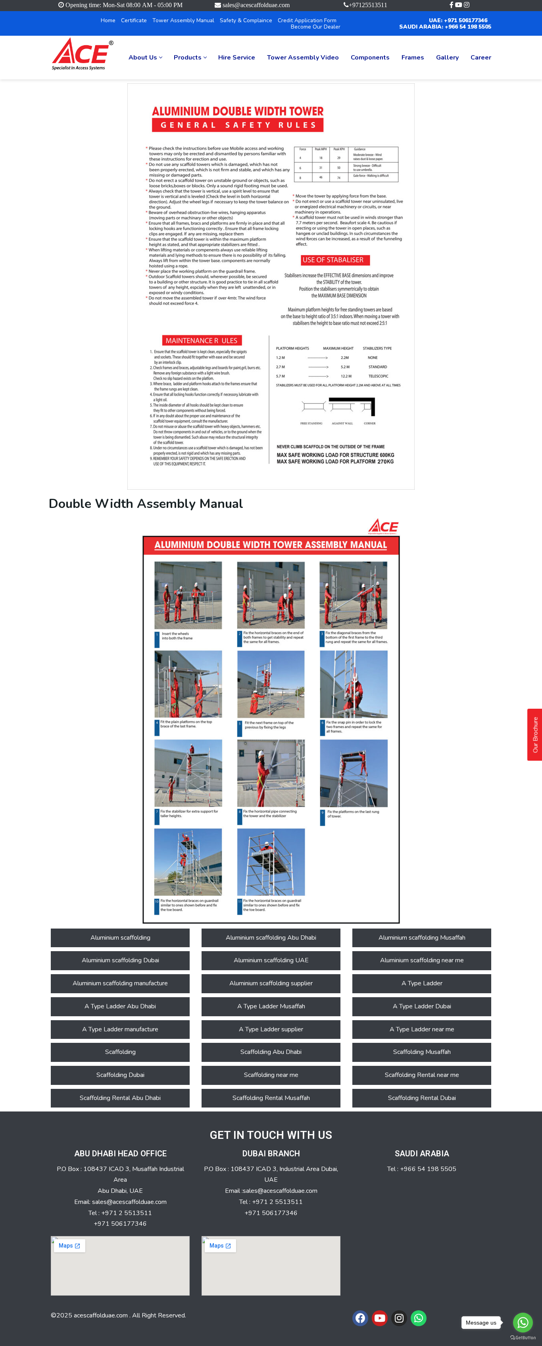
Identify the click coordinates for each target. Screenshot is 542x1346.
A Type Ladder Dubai (422, 1006)
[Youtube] (380, 1318)
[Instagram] (399, 1318)
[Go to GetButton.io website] (523, 1337)
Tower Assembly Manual (183, 20)
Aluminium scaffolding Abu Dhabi (271, 937)
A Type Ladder (422, 983)
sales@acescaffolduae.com (256, 5)
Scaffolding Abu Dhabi (271, 1052)
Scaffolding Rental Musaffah (271, 1098)
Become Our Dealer (315, 27)
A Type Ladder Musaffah (271, 1006)
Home (108, 20)
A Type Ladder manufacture (120, 1029)
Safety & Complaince (246, 20)
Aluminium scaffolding (120, 937)
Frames (413, 57)
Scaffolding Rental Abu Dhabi (120, 1098)
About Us (143, 57)
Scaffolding (120, 1052)
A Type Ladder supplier (271, 1029)
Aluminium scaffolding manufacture (120, 983)
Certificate (134, 20)
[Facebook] (360, 1318)
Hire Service (236, 57)
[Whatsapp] (419, 1318)
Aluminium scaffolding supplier (271, 983)
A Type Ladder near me (422, 1029)
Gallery (447, 57)
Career (481, 57)
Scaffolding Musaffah (422, 1052)
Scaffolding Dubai (120, 1075)
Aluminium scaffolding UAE (271, 960)
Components (370, 57)
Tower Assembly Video (303, 57)
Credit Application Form (307, 20)
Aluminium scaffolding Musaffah (422, 937)
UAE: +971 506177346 (458, 20)
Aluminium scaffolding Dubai (120, 960)
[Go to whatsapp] (523, 1323)
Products (188, 57)
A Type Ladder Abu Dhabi (120, 1006)
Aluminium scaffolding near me (422, 960)
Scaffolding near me (271, 1075)
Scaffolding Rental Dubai (422, 1098)
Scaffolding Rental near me (422, 1075)
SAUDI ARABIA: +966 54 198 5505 (445, 27)
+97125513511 (368, 5)
